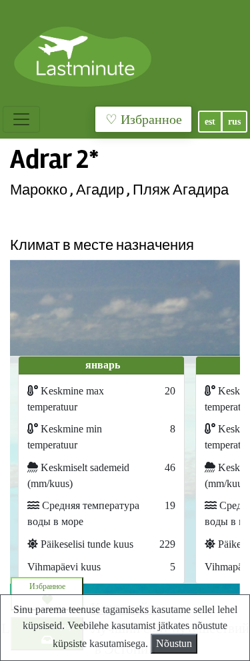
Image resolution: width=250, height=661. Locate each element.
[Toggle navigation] (21, 119)
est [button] (210, 122)
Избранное (47, 586)
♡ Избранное (143, 119)
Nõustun (174, 643)
